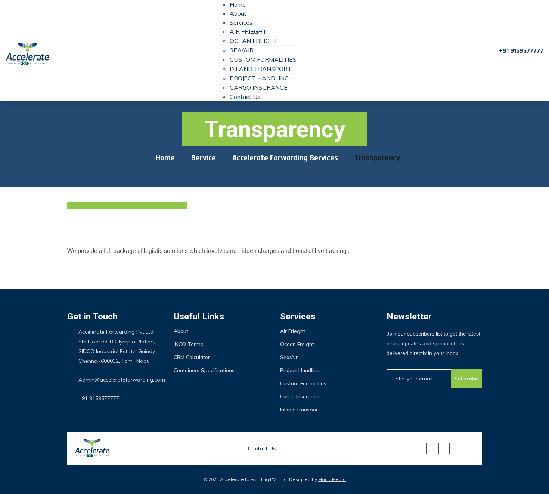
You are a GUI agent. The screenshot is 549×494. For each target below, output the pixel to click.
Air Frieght (248, 31)
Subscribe (466, 378)
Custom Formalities (263, 59)
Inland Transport (261, 68)
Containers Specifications (204, 370)
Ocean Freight (254, 40)
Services (241, 22)
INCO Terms (188, 344)
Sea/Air (242, 50)
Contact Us (245, 97)
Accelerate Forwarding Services (285, 158)
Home (238, 4)
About (238, 13)
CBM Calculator (192, 357)
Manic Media (332, 479)
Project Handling (259, 78)
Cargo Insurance (259, 87)
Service (203, 158)
